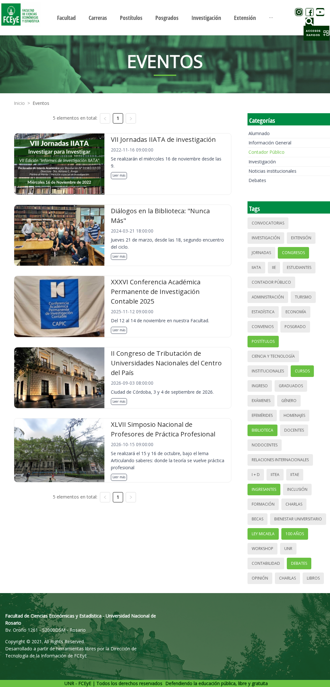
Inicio (19, 103)
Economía (296, 312)
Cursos (302, 371)
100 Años (295, 533)
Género (288, 400)
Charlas (294, 504)
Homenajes (294, 415)
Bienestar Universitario (298, 519)
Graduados (291, 386)
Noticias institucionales (272, 171)
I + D (256, 474)
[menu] (165, 17)
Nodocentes (264, 445)
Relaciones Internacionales (280, 460)
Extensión (301, 238)
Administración (268, 297)
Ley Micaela (263, 533)
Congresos (293, 252)
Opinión (260, 578)
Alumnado (259, 133)
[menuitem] (66, 17)
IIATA (256, 267)
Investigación (262, 162)
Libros (313, 578)
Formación (263, 504)
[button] (316, 33)
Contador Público (266, 152)
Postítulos (263, 341)
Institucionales (268, 371)
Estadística (263, 312)
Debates (257, 180)
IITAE (294, 474)
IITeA (275, 474)
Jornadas (261, 252)
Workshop (262, 548)
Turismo (303, 297)
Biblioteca (262, 430)
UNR (288, 548)
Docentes (294, 430)
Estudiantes (299, 267)
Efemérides (262, 415)
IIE (274, 267)
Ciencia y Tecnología (273, 356)
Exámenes (261, 400)
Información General (269, 143)
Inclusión (297, 489)
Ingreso (260, 386)
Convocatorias (268, 223)
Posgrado (295, 326)
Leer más (118, 175)
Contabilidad (266, 563)
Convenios (263, 326)
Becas (257, 519)
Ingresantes (264, 489)
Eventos (41, 103)
